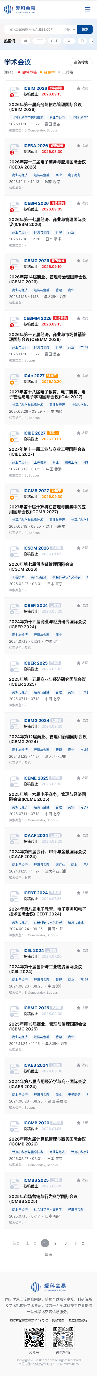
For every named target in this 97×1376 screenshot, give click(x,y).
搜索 (85, 29)
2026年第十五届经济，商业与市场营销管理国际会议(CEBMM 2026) (47, 337)
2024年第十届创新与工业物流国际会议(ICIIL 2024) (45, 969)
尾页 (48, 1254)
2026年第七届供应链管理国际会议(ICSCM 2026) (41, 567)
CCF (54, 41)
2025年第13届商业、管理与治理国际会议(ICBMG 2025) (47, 1026)
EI (82, 41)
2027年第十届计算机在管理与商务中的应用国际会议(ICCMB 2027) (47, 509)
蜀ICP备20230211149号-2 (29, 1320)
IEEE (39, 41)
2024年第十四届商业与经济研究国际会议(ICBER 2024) (47, 624)
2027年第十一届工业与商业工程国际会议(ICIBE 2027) (47, 452)
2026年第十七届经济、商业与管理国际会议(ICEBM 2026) (47, 222)
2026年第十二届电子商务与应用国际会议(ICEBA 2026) (47, 164)
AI (25, 41)
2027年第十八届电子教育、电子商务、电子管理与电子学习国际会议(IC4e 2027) (47, 394)
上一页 (31, 1243)
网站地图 (58, 1320)
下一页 (79, 1243)
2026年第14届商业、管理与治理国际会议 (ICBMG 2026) (48, 279)
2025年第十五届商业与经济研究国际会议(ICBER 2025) (47, 682)
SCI (69, 41)
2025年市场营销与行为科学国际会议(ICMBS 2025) (43, 1199)
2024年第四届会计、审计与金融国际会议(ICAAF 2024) (47, 854)
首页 (16, 1243)
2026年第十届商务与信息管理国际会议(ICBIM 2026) (45, 107)
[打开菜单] (88, 9)
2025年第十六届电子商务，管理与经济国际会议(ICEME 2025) (47, 797)
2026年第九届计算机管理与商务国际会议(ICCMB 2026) (47, 1141)
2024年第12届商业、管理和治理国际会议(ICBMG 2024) (48, 739)
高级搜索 (81, 62)
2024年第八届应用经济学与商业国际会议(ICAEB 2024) (47, 1084)
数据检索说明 (78, 1320)
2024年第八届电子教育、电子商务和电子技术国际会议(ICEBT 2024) (47, 911)
